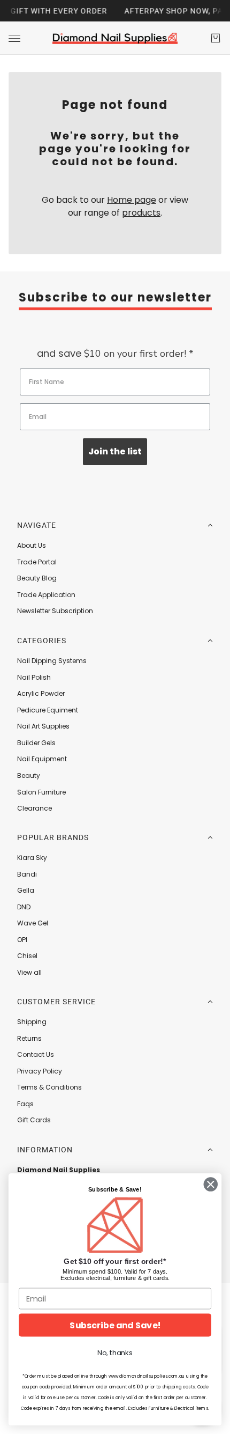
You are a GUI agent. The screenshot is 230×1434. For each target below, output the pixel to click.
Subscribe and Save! (115, 1325)
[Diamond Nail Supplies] (115, 38)
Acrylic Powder (41, 693)
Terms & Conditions (49, 1087)
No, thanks (114, 1353)
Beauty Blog (37, 578)
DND (23, 906)
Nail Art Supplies (43, 726)
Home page (131, 200)
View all (29, 972)
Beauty (28, 775)
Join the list (115, 451)
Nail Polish (34, 677)
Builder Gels (36, 742)
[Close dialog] (210, 1184)
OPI (22, 939)
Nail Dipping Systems (52, 660)
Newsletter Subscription (55, 610)
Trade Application (46, 594)
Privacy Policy (39, 1071)
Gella (25, 890)
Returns (29, 1038)
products (141, 213)
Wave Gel (32, 923)
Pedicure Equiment (47, 710)
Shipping (32, 1021)
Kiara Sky (32, 857)
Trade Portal (37, 562)
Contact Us (35, 1054)
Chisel (27, 955)
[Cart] (215, 38)
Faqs (25, 1103)
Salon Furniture (41, 792)
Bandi (27, 874)
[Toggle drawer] (14, 38)
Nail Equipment (42, 758)
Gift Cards (34, 1119)
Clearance (34, 808)
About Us (31, 545)
